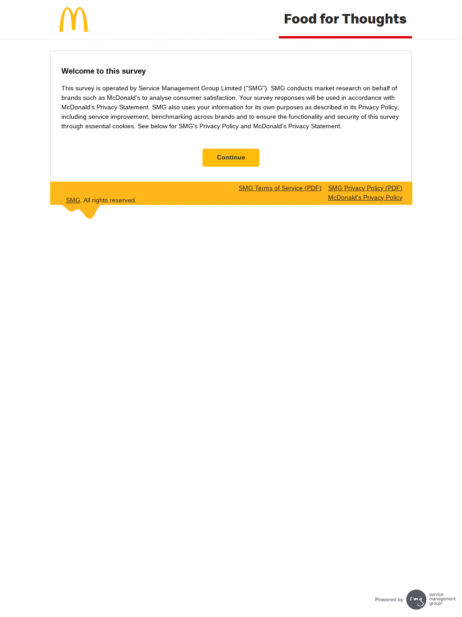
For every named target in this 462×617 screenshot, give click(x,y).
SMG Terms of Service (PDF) (280, 188)
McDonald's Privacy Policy (365, 197)
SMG (73, 200)
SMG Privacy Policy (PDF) (365, 188)
